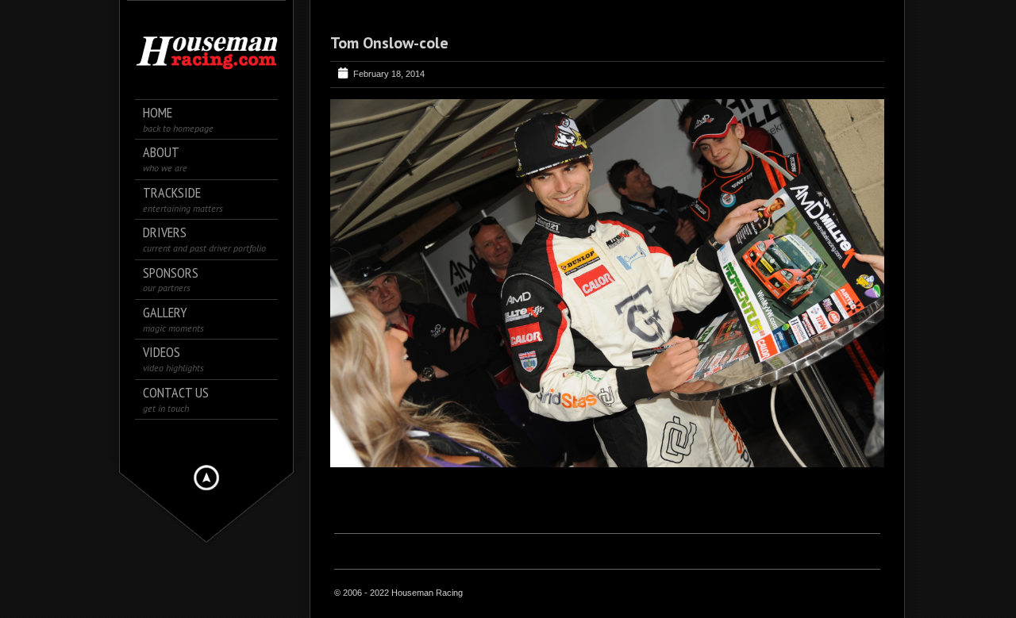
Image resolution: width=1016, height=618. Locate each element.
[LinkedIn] (229, 438)
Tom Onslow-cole (389, 43)
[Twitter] (207, 438)
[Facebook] (184, 438)
